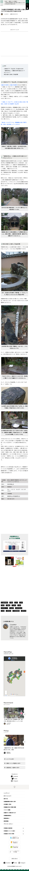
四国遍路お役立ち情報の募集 (10, 807)
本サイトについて (7, 796)
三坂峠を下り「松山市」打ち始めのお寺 (13, 68)
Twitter (15, 778)
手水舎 (14, 605)
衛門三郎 (24, 611)
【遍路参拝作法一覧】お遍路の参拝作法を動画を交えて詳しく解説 (14, 748)
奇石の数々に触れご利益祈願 (11, 74)
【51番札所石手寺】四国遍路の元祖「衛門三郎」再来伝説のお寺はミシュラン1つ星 (13, 720)
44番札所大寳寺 (5, 85)
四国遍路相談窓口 (7, 815)
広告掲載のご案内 (7, 804)
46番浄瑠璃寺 (5, 602)
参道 (11, 602)
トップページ (6, 793)
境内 (3, 605)
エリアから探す (10, 759)
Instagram (15, 781)
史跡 (21, 602)
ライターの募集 (7, 810)
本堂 (20, 605)
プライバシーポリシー (8, 824)
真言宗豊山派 (19, 608)
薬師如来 (9, 611)
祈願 (3, 611)
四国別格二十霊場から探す (12, 767)
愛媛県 (8, 605)
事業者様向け (6, 818)
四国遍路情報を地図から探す (10, 801)
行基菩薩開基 (16, 611)
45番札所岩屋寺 (13, 85)
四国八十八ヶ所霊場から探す (13, 763)
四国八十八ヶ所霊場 (13, 1)
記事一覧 (5, 798)
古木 (16, 602)
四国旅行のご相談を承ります (10, 812)
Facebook (15, 776)
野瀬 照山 (8, 752)
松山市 (12, 608)
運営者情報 (6, 821)
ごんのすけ (6, 14)
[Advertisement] (14, 44)
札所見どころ (4, 608)
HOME (6, 1)
